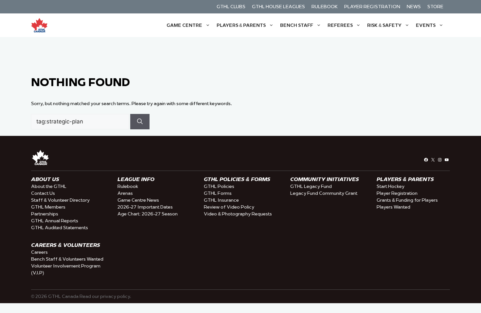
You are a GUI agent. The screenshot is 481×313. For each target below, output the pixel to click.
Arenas (125, 193)
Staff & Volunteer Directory (60, 200)
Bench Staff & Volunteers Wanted (67, 259)
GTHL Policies (219, 186)
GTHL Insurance (221, 200)
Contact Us (43, 193)
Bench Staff (296, 25)
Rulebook (325, 6)
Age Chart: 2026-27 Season (147, 214)
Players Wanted (393, 207)
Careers (39, 252)
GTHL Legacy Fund (311, 186)
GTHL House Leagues (278, 6)
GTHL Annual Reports (54, 221)
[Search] (140, 122)
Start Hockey (390, 186)
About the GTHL (48, 186)
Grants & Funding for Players (407, 200)
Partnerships (44, 214)
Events (426, 25)
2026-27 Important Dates (145, 207)
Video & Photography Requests (238, 214)
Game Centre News (138, 200)
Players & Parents (241, 25)
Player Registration (372, 6)
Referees (340, 25)
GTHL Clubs (231, 6)
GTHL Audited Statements (59, 227)
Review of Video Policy (229, 207)
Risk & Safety (384, 25)
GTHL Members (48, 207)
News (414, 6)
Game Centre (184, 25)
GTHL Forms (218, 193)
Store (435, 6)
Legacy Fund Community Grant (323, 193)
